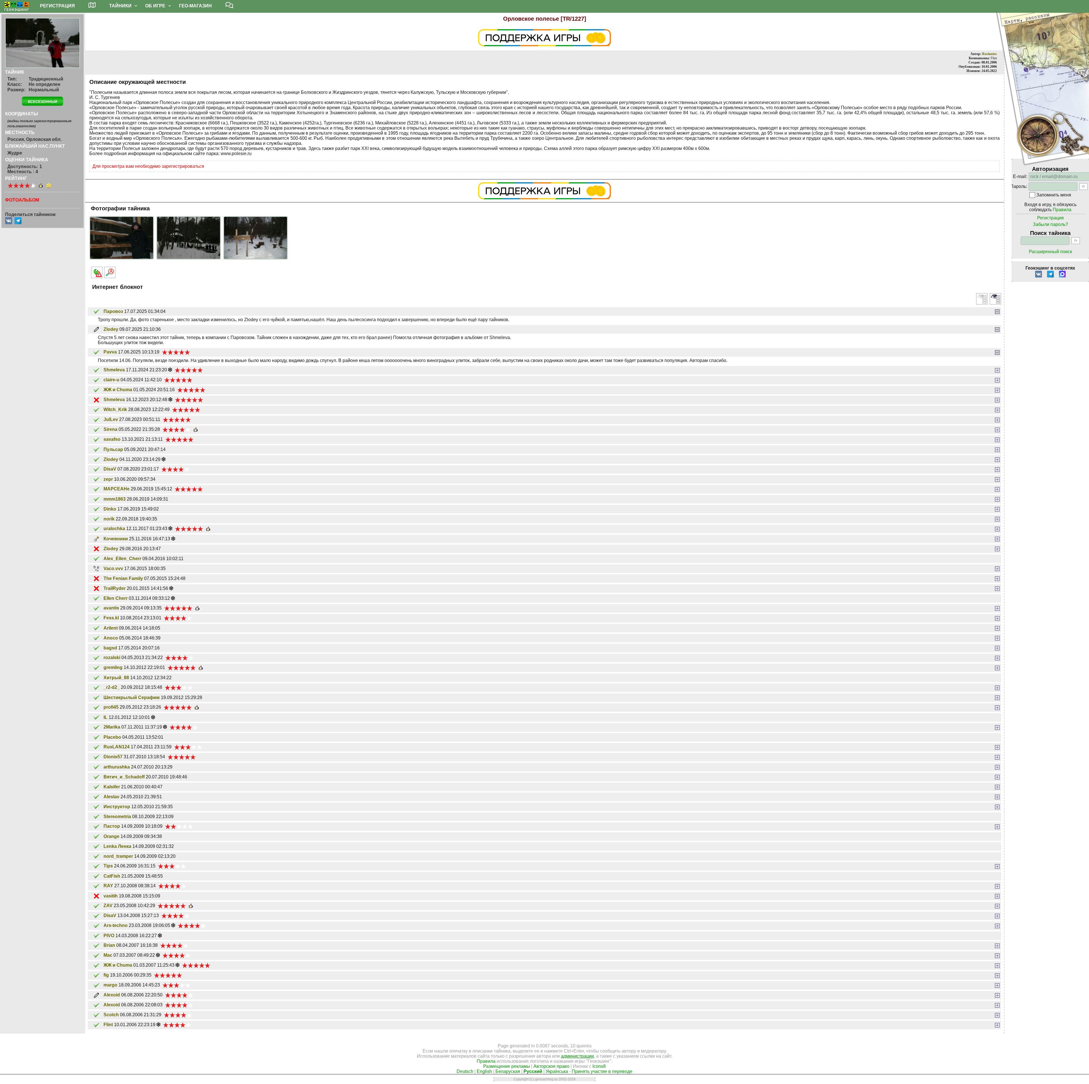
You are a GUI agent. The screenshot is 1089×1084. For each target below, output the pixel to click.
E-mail (1019, 176)
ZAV (108, 905)
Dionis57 (113, 756)
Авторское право (551, 1066)
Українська (557, 1071)
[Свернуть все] (981, 298)
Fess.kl (111, 617)
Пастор (112, 826)
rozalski (112, 657)
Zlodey (111, 329)
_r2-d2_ (112, 687)
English (484, 1071)
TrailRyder (115, 588)
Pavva (110, 352)
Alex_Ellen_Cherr (122, 558)
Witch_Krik (115, 409)
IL (105, 717)
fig (106, 975)
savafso (112, 439)
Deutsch (465, 1071)
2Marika (112, 727)
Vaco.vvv (113, 568)
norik (109, 518)
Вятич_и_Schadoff (124, 776)
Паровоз (113, 311)
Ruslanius (989, 54)
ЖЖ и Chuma (118, 389)
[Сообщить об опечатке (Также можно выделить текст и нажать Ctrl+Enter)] (109, 272)
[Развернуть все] (995, 298)
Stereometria (117, 816)
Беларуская (507, 1071)
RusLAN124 (117, 746)
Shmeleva (114, 369)
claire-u (111, 379)
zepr (108, 479)
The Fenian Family (123, 578)
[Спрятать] (997, 311)
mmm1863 (115, 499)
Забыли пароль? (1050, 224)
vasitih (111, 896)
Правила (1062, 209)
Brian (109, 945)
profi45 (111, 707)
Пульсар (113, 449)
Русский (533, 1071)
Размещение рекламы (506, 1066)
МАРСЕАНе (117, 488)
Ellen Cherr (116, 598)
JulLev (111, 419)
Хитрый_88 (116, 677)
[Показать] (997, 370)
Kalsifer (112, 786)
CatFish (112, 876)
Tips (108, 865)
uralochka (114, 528)
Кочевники (116, 538)
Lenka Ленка (117, 846)
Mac (108, 955)
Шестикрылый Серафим (132, 697)
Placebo (112, 737)
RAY (108, 885)
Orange (111, 836)
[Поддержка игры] (544, 37)
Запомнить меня (1053, 194)
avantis (111, 607)
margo (110, 985)
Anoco (111, 638)
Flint (108, 1024)
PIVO (109, 935)
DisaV (110, 469)
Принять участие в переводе (602, 1071)
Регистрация (1050, 217)
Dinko (110, 509)
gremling (113, 667)
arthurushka (117, 767)
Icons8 (599, 1066)
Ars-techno (116, 925)
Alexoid (112, 994)
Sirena (110, 429)
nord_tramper (118, 856)
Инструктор (117, 806)
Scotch (111, 1014)
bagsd (110, 647)
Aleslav (111, 796)
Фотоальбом (22, 200)
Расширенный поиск (1050, 251)
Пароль (1018, 186)
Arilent (111, 628)
